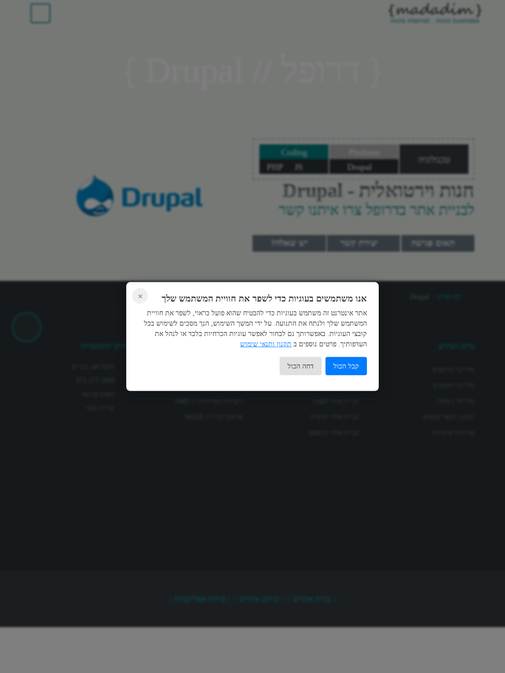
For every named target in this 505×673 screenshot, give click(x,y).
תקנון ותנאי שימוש (265, 343)
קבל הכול (346, 366)
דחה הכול (301, 366)
